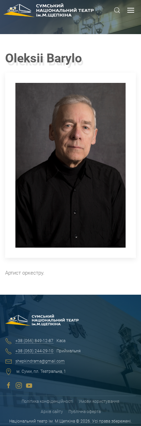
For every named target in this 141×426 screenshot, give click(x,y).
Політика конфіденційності (47, 401)
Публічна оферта (84, 411)
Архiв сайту (52, 411)
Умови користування (99, 401)
